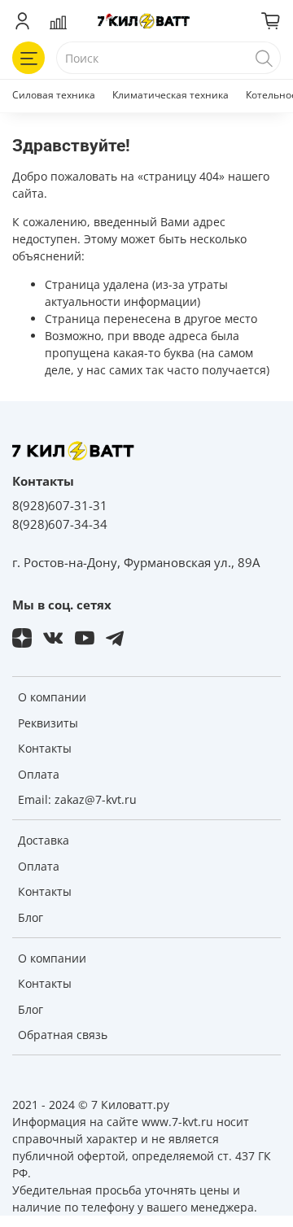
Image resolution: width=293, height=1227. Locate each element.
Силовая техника (53, 95)
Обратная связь (62, 1034)
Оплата (38, 774)
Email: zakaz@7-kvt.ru (77, 799)
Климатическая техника (170, 95)
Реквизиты (48, 723)
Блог (30, 917)
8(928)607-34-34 (59, 524)
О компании (52, 697)
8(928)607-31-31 (59, 505)
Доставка (43, 840)
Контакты (45, 748)
